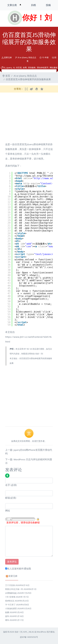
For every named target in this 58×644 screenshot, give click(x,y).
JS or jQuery (23, 57)
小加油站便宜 (11, 608)
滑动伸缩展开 (42, 67)
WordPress (41, 632)
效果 (25, 67)
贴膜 (7, 612)
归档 (33, 5)
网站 (7, 510)
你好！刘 (37, 18)
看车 (7, 620)
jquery (9, 67)
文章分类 (12, 5)
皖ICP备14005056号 (29, 637)
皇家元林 (8, 57)
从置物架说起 (11, 593)
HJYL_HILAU (28, 632)
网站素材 (53, 67)
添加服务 (32, 67)
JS (14, 67)
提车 (7, 616)
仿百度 (19, 67)
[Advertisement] (28, 118)
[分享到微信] (26, 88)
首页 (7, 75)
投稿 (48, 5)
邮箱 (7, 497)
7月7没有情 (10, 597)
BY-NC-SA (28, 349)
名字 (7, 485)
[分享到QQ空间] (41, 88)
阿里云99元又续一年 (14, 589)
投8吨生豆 (9, 601)
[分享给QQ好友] (36, 88)
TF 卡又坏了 (10, 605)
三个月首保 (10, 585)
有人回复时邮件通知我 (19, 568)
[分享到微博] (31, 88)
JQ (4, 67)
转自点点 (32, 57)
